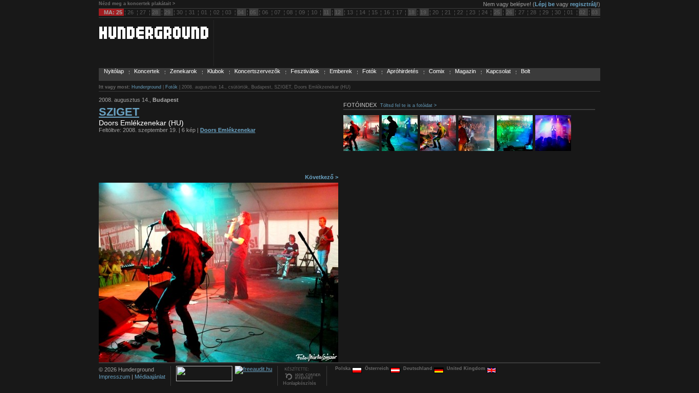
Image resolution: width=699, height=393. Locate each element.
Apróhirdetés (403, 71)
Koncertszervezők (257, 71)
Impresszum (114, 377)
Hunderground (146, 87)
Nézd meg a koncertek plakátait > (137, 3)
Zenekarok (183, 71)
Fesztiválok (305, 71)
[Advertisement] (218, 156)
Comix (437, 71)
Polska (343, 368)
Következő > (321, 177)
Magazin (465, 71)
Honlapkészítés (299, 383)
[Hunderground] (153, 37)
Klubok (215, 71)
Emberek (341, 71)
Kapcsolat (498, 71)
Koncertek (147, 71)
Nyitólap (114, 71)
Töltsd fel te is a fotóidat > (408, 105)
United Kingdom (467, 368)
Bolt (525, 71)
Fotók (369, 71)
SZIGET (119, 111)
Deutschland (418, 368)
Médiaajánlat (150, 377)
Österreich (377, 368)
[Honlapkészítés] (302, 379)
